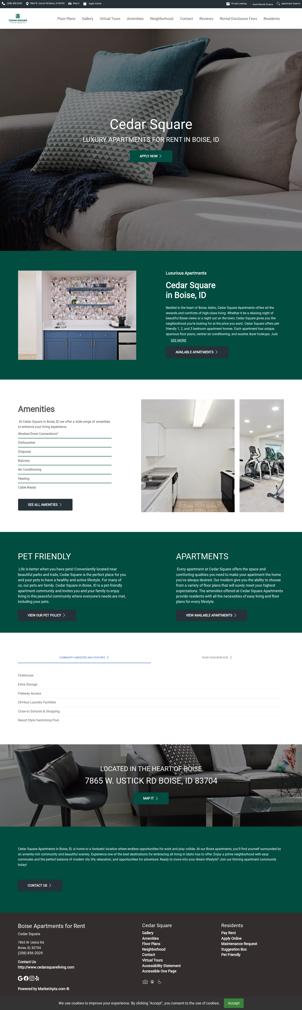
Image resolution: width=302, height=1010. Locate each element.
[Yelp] (37, 978)
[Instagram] (32, 978)
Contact (186, 18)
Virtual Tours (110, 18)
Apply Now (149, 156)
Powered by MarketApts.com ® (43, 989)
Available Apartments (195, 352)
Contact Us (38, 885)
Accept (234, 1003)
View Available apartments (209, 615)
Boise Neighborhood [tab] (215, 657)
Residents (272, 18)
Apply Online (94, 3)
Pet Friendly (231, 955)
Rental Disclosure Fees (238, 18)
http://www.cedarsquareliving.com (46, 967)
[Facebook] (26, 978)
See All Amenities (43, 505)
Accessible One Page (159, 971)
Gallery (87, 18)
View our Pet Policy (45, 615)
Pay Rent (228, 933)
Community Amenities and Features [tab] (82, 657)
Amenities (135, 18)
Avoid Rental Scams (261, 4)
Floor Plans (66, 18)
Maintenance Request (239, 944)
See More (178, 340)
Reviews (206, 18)
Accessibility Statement (161, 966)
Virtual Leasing (239, 3)
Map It (149, 798)
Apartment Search (290, 3)
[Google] (21, 978)
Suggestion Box (234, 949)
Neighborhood (161, 18)
